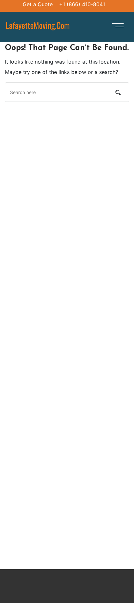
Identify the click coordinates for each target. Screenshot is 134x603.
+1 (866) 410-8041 (82, 4)
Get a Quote (38, 4)
